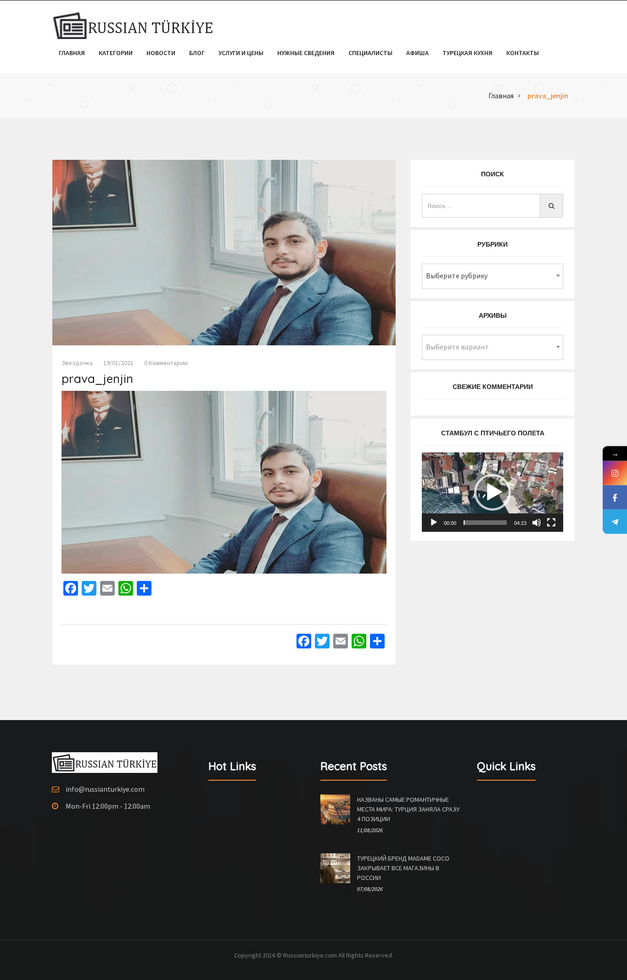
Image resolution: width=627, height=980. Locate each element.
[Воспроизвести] (433, 522)
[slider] (485, 522)
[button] (492, 492)
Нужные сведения (306, 53)
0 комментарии (166, 363)
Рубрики (492, 244)
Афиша (417, 53)
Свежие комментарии (493, 387)
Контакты (522, 53)
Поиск (492, 174)
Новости (160, 53)
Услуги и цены (240, 53)
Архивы (493, 315)
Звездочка (77, 363)
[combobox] (492, 276)
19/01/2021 (118, 363)
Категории (116, 53)
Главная (72, 53)
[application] (492, 492)
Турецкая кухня (467, 53)
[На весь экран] (551, 522)
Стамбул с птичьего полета (492, 433)
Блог (197, 53)
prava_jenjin (547, 95)
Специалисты (370, 53)
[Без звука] (536, 522)
